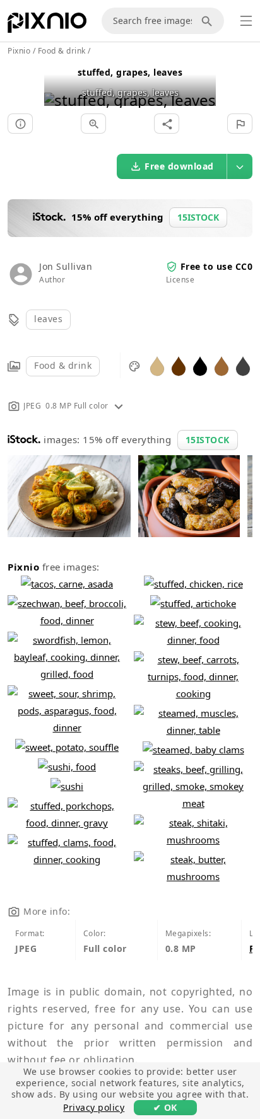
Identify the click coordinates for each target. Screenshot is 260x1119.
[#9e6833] (221, 365)
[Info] (20, 123)
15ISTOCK (208, 440)
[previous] (58, 84)
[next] (201, 84)
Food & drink (63, 365)
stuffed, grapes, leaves (130, 72)
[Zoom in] (93, 123)
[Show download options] (239, 166)
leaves (48, 319)
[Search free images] (208, 20)
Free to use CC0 (216, 266)
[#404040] (243, 365)
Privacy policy (93, 1107)
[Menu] (246, 21)
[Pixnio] (47, 25)
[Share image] (166, 123)
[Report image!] (239, 123)
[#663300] (178, 365)
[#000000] (200, 365)
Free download (179, 166)
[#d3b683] (157, 365)
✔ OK (165, 1107)
